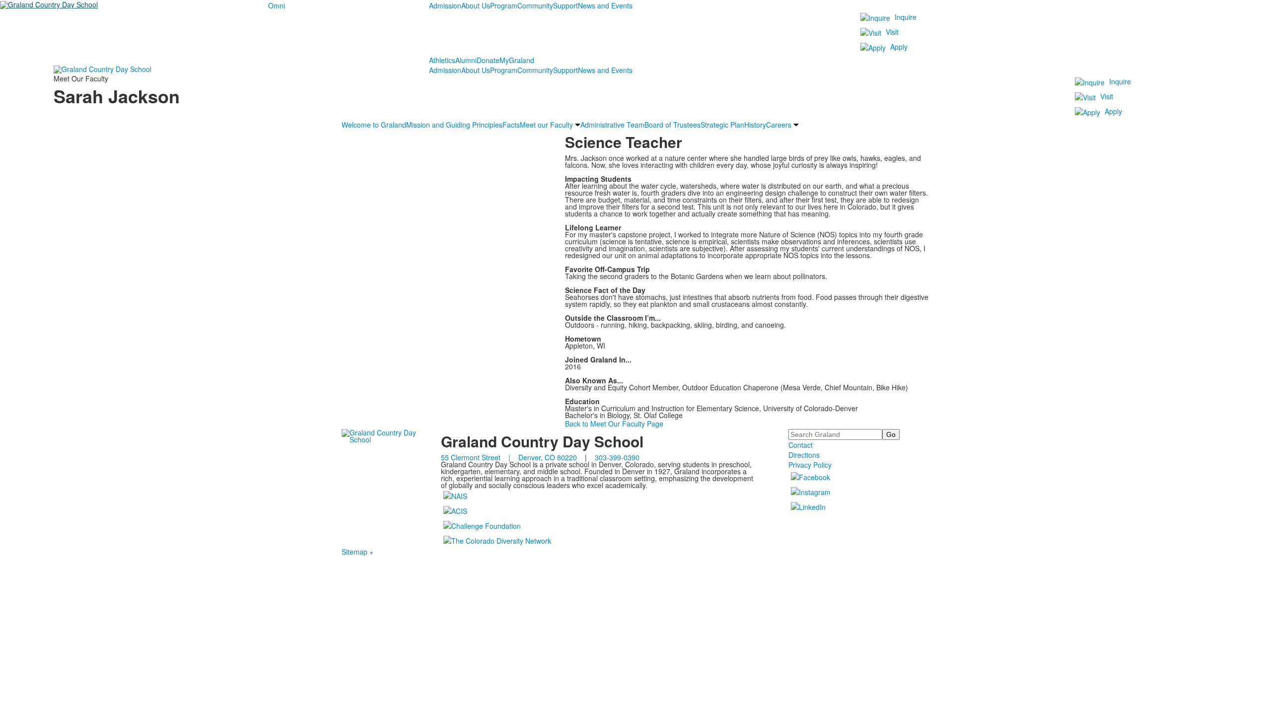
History (755, 125)
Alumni (466, 60)
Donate (488, 60)
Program (503, 5)
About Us (475, 5)
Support (565, 5)
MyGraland (516, 60)
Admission (445, 5)
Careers (778, 125)
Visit (892, 32)
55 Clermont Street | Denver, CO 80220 (509, 457)
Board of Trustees (672, 125)
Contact (800, 445)
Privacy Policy (810, 465)
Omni (276, 5)
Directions (804, 455)
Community (535, 5)
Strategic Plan (722, 125)
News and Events (605, 5)
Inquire (906, 17)
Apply (899, 47)
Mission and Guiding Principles (454, 125)
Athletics (442, 60)
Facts (511, 125)
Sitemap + (357, 552)
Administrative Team (612, 125)
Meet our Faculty (546, 125)
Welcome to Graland (374, 125)
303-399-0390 (617, 457)
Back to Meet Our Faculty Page (614, 424)
